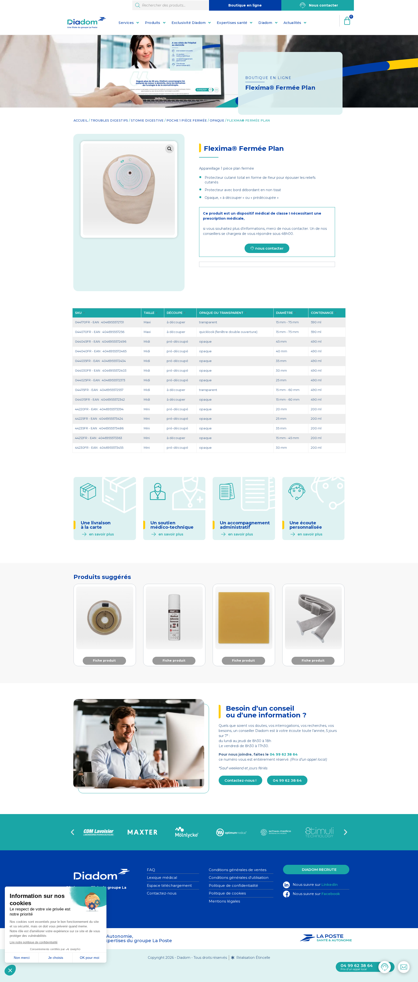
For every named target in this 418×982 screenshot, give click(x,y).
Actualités (292, 23)
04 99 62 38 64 (284, 754)
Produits (152, 23)
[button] (169, 148)
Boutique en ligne (245, 5)
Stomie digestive (147, 120)
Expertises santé (232, 23)
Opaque (217, 120)
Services (126, 23)
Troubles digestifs (109, 120)
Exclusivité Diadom (189, 23)
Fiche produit (104, 660)
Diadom (265, 23)
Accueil (81, 120)
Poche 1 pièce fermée (186, 120)
